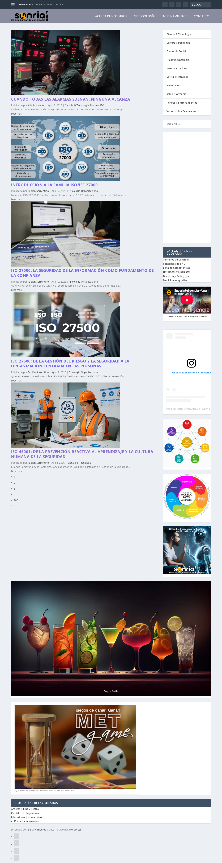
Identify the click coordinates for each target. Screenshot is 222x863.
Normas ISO (97, 105)
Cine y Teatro (31, 809)
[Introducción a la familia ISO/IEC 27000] (65, 180)
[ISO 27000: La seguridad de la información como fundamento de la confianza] (65, 265)
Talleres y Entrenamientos (181, 102)
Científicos (17, 813)
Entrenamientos (174, 16)
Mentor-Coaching (176, 68)
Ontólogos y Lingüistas (176, 272)
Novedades (173, 85)
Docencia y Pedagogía (176, 276)
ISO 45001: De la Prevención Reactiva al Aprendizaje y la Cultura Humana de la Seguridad (82, 454)
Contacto (201, 16)
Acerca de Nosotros (111, 16)
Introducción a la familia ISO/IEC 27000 (54, 184)
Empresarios (31, 821)
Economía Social (176, 51)
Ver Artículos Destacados (181, 111)
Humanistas (35, 817)
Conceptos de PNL (174, 263)
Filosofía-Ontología (177, 60)
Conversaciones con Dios (49, 4)
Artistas (15, 809)
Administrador (36, 105)
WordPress (75, 829)
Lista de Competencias (177, 267)
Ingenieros (32, 813)
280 (16, 500)
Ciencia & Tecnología (77, 105)
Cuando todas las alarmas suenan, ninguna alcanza (70, 99)
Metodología (144, 16)
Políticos (16, 821)
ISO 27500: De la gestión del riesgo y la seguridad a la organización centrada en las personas (70, 363)
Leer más (16, 113)
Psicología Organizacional (84, 191)
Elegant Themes (36, 829)
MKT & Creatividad (177, 77)
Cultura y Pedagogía (178, 42)
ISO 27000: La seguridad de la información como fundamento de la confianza (82, 273)
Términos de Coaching (176, 259)
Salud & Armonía (176, 94)
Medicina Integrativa (175, 280)
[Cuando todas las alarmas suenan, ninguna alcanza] (65, 94)
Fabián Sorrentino (38, 191)
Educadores (18, 817)
